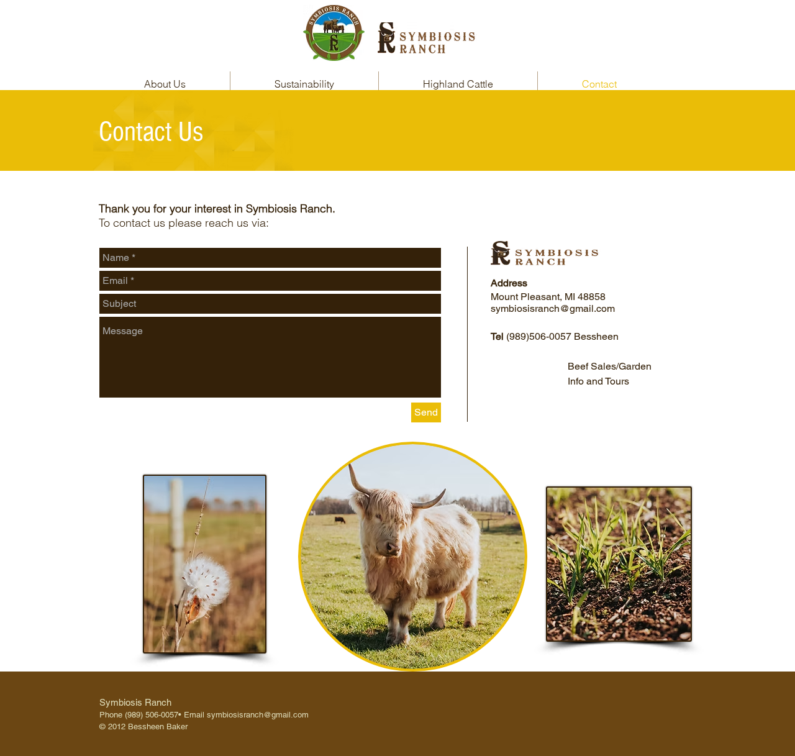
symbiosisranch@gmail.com (553, 308)
